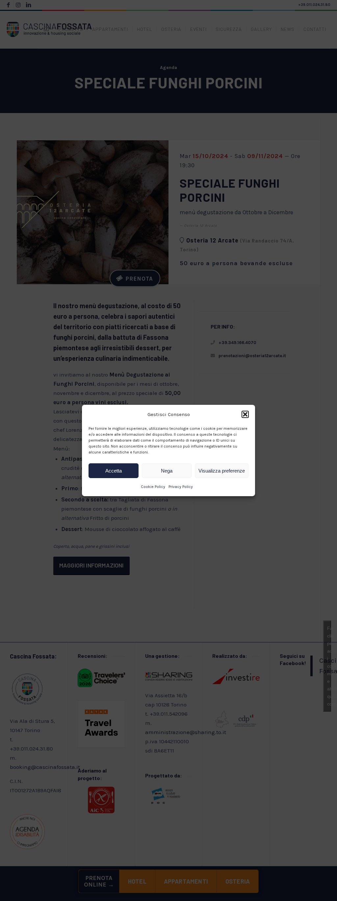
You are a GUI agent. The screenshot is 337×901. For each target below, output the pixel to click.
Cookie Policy (153, 486)
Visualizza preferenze (221, 471)
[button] (245, 414)
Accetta (113, 471)
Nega (166, 471)
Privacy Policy (180, 486)
